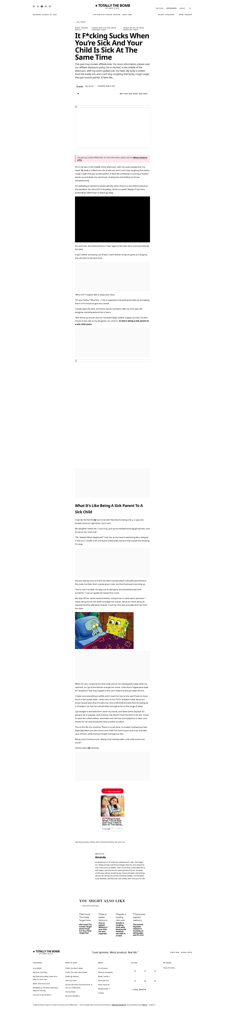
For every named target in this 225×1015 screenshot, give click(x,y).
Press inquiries (104, 985)
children (92, 842)
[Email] (50, 6)
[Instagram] (34, 6)
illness (98, 842)
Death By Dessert (72, 976)
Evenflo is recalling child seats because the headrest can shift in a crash (121, 929)
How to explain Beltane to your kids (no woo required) (103, 928)
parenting (110, 842)
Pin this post (112, 791)
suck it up (121, 842)
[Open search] (190, 8)
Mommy (104, 842)
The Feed (159, 8)
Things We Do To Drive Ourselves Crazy (133, 29)
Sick (116, 842)
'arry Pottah (37, 968)
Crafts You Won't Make (74, 968)
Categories (171, 8)
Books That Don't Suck (41, 983)
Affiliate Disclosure (200, 1012)
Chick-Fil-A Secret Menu (42, 995)
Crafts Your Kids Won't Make (76, 972)
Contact (101, 993)
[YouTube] (46, 6)
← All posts (80, 22)
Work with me (103, 980)
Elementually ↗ (104, 989)
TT (145, 971)
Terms (186, 1012)
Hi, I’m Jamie (103, 968)
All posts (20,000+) (72, 996)
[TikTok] (38, 6)
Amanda (100, 857)
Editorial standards (105, 972)
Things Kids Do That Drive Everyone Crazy (104, 29)
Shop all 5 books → (169, 968)
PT (155, 971)
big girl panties (84, 842)
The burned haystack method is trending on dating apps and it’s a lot (138, 929)
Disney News (70, 992)
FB (145, 981)
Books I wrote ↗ (104, 976)
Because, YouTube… (40, 972)
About (182, 8)
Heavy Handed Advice (81, 29)
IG (135, 971)
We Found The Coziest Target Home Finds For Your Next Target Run (85, 928)
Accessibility (217, 1012)
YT (135, 981)
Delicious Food (71, 980)
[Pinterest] (42, 6)
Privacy (179, 1012)
